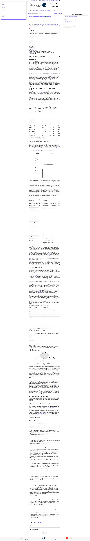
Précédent (31, 16)
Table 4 (48, 289)
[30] (55, 385)
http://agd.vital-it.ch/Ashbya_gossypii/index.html (51, 407)
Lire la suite (48, 182)
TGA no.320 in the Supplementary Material (37, 257)
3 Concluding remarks (4, 10)
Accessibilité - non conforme (51, 539)
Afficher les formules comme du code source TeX (55, 18)
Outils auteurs (54, 10)
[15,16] (37, 251)
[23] (36, 275)
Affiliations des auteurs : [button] (32, 53)
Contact (64, 539)
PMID (29, 49)
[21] (43, 274)
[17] (49, 255)
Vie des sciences (56, 0)
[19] (41, 259)
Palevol (47, 0)
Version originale (32, 18)
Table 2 (40, 194)
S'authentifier (45, 532)
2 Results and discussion (4, 9)
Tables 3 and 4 (55, 282)
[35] (40, 407)
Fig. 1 (56, 147)
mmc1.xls (31, 40)
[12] (32, 186)
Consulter (29, 13)
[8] (48, 141)
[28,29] (58, 346)
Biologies (52, 0)
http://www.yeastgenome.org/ (36, 407)
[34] (56, 405)
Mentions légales (60, 539)
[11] (47, 139)
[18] (37, 256)
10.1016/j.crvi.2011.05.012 (34, 50)
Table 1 (41, 92)
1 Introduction (3, 8)
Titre (2, 3)
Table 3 (44, 283)
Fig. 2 (30, 347)
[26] (51, 287)
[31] (55, 388)
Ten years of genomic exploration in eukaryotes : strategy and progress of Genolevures (47, 24)
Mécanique (37, 0)
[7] (31, 81)
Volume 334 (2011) (39, 16)
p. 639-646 (46, 16)
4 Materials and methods (4, 11)
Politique (38, 522)
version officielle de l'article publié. (55, 57)
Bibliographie (3, 15)
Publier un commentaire (4, 19)
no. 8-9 (43, 16)
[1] (43, 63)
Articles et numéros (35, 10)
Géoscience (43, 0)
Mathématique (33, 0)
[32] (44, 390)
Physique (40, 0)
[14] (29, 250)
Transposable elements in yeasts (68, 21)
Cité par (3, 16)
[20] (50, 262)
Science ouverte (42, 10)
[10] (52, 98)
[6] (52, 77)
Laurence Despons (31, 23)
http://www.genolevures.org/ (52, 405)
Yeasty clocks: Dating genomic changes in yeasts (70, 26)
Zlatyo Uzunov (37, 23)
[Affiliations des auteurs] (46, 23)
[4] (52, 274)
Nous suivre (56, 539)
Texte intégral (3, 7)
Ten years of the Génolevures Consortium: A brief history (71, 16)
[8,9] (42, 93)
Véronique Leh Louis (42, 23)
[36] (57, 407)
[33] (42, 391)
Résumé (3, 4)
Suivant (49, 16)
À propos (30, 10)
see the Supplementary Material (44, 91)
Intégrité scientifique (47, 10)
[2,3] (44, 66)
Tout (54, 13)
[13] (53, 191)
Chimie (49, 0)
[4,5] (49, 70)
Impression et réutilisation (58, 10)
